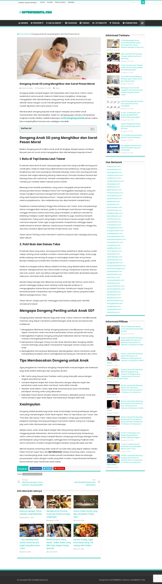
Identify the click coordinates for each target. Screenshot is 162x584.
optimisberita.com (114, 260)
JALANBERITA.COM (137, 580)
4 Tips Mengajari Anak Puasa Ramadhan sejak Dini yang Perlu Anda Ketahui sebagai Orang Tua (132, 43)
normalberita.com (114, 251)
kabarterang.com (114, 210)
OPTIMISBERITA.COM (118, 580)
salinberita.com (113, 283)
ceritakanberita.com (115, 181)
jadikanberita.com (114, 198)
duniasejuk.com (113, 184)
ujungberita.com (114, 306)
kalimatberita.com (114, 216)
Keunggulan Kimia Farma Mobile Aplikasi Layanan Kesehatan (131, 147)
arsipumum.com (114, 166)
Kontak (50, 2)
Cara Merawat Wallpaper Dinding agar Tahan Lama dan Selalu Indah (131, 78)
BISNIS (24, 23)
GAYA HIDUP (54, 23)
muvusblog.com (113, 245)
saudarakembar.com (116, 286)
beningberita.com (114, 172)
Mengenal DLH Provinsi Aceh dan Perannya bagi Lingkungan (58, 514)
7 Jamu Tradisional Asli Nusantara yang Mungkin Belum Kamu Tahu (131, 446)
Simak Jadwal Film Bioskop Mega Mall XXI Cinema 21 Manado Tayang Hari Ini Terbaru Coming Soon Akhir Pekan (125, 342)
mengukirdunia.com (115, 230)
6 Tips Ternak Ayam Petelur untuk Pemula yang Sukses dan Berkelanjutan (132, 67)
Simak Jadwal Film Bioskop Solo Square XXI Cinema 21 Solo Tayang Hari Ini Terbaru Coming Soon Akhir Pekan (125, 406)
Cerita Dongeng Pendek (32, 474)
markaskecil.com (114, 225)
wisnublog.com (113, 312)
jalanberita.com (113, 201)
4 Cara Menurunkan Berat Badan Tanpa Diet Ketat (131, 136)
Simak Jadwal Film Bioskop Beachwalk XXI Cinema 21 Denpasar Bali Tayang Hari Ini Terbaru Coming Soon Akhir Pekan (125, 421)
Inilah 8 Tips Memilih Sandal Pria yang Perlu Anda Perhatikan (132, 103)
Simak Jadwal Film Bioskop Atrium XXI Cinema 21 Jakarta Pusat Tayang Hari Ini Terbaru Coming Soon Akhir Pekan (125, 390)
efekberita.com (113, 187)
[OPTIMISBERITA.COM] (35, 12)
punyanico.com (113, 277)
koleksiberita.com (114, 222)
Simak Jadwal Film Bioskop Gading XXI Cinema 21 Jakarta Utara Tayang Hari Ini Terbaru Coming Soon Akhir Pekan (125, 460)
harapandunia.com (115, 192)
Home (42, 2)
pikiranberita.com (114, 274)
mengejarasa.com (115, 227)
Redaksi (71, 2)
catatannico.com (114, 178)
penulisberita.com (114, 271)
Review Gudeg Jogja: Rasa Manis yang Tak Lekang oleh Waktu (83, 542)
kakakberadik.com (115, 213)
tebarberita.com (114, 295)
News (28, 34)
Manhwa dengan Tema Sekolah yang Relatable (32, 482)
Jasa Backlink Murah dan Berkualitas (85, 482)
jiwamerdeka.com (114, 207)
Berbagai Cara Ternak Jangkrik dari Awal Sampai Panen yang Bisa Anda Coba (132, 91)
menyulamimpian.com (116, 239)
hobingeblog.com (114, 195)
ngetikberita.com (114, 248)
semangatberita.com (116, 289)
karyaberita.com (114, 219)
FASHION (72, 23)
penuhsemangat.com (116, 268)
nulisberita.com (113, 254)
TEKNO (85, 23)
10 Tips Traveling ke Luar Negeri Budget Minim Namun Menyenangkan (130, 114)
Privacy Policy (60, 2)
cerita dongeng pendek (72, 118)
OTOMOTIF (101, 23)
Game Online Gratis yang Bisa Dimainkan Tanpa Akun (85, 514)
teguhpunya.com (114, 297)
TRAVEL (116, 23)
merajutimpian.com (115, 242)
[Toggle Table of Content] (91, 129)
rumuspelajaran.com (115, 280)
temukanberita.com (115, 300)
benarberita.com (114, 169)
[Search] (143, 2)
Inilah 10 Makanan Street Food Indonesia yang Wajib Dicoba (132, 328)
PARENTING (131, 23)
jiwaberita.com (113, 204)
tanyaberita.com (114, 292)
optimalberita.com (114, 257)
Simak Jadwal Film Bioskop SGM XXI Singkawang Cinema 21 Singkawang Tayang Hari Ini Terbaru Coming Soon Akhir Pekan (125, 374)
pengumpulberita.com (116, 265)
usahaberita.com (114, 309)
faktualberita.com (114, 190)
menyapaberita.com (115, 236)
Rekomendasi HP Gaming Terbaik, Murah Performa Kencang (131, 56)
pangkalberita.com (115, 262)
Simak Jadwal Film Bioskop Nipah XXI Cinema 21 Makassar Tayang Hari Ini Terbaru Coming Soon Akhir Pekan (125, 358)
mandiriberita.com (114, 233)
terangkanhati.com (115, 303)
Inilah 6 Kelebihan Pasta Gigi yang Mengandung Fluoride (130, 126)
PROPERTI (38, 23)
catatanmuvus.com (115, 175)
